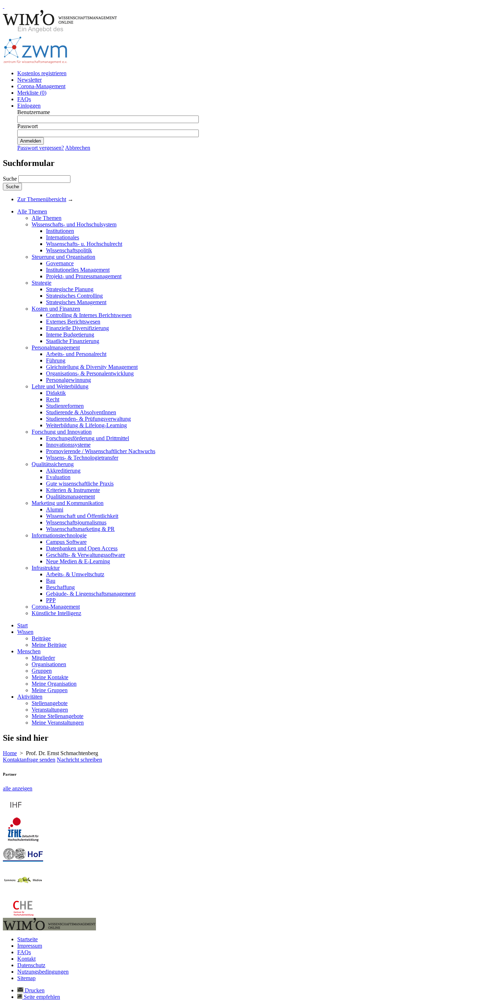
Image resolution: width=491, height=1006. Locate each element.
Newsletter (29, 80)
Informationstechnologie (59, 535)
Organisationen (49, 664)
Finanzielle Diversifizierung (77, 328)
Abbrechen (77, 148)
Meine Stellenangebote (57, 716)
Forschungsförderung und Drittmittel (87, 438)
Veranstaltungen (50, 710)
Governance (60, 263)
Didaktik (56, 393)
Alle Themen (32, 211)
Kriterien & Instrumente (73, 490)
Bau (50, 581)
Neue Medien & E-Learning (78, 561)
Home (10, 753)
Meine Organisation (54, 684)
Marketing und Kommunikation (68, 503)
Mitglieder (43, 658)
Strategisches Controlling (74, 296)
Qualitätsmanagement (70, 496)
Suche (10, 179)
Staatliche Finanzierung (72, 341)
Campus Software (66, 542)
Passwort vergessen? (40, 148)
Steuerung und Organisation (63, 257)
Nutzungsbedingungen (43, 972)
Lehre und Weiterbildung (60, 386)
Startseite (27, 939)
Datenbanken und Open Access (82, 548)
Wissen (25, 632)
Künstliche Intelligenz (56, 613)
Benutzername (33, 112)
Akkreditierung (63, 471)
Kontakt (26, 959)
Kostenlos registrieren (41, 73)
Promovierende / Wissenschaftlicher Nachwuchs (100, 451)
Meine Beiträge (49, 645)
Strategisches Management (76, 302)
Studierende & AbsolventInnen (81, 412)
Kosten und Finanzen (56, 309)
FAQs (24, 99)
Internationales (62, 237)
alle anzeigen (17, 788)
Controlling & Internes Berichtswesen (89, 315)
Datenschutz (31, 965)
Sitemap (26, 978)
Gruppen (42, 671)
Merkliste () (31, 93)
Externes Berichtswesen (73, 322)
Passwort (27, 126)
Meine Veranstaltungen (58, 722)
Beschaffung (60, 587)
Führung (55, 360)
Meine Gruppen (50, 690)
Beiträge (41, 638)
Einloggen (29, 106)
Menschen (29, 651)
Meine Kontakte (50, 677)
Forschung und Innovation (62, 432)
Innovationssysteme (68, 445)
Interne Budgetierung (70, 334)
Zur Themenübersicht (41, 199)
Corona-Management (41, 86)
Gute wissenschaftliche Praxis (80, 484)
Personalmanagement (56, 347)
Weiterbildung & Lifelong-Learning (86, 425)
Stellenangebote (50, 703)
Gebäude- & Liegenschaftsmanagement (91, 594)
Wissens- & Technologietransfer (82, 458)
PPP (51, 600)
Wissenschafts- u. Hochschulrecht (84, 244)
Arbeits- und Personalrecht (76, 354)
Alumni (54, 509)
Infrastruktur (46, 568)
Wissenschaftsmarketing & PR (80, 529)
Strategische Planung (69, 289)
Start (22, 625)
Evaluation (58, 477)
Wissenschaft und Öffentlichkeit (82, 516)
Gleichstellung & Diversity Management (92, 367)
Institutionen (60, 231)
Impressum (29, 946)
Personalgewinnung (68, 380)
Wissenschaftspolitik (69, 250)
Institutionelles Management (78, 270)
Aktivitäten (29, 697)
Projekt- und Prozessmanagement (83, 276)
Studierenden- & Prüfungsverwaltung (88, 419)
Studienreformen (65, 406)
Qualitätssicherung (53, 464)
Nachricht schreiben (79, 760)
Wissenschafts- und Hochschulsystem (74, 224)
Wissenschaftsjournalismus (76, 522)
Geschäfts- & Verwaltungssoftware (85, 555)
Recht (52, 399)
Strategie (41, 283)
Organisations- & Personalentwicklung (90, 373)
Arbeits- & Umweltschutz (75, 574)
